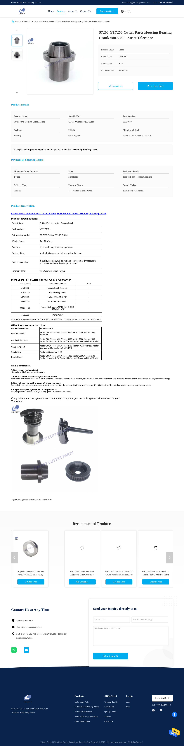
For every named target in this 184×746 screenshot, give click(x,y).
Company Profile (110, 702)
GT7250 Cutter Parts (38, 22)
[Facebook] (174, 714)
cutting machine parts (25, 500)
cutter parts (47, 500)
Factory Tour (109, 707)
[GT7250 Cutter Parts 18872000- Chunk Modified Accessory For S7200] (73, 548)
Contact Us (85, 11)
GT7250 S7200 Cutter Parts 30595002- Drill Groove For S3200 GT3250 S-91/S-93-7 (37, 574)
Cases (128, 702)
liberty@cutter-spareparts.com (28, 627)
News (128, 707)
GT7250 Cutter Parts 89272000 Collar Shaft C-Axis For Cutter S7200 (110, 574)
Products (61, 11)
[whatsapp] (17, 652)
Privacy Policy (46, 742)
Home (51, 11)
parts (38, 500)
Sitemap (107, 717)
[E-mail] (30, 652)
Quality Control (110, 712)
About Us (72, 11)
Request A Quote (107, 11)
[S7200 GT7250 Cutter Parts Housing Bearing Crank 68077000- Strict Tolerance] (60, 61)
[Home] (22, 11)
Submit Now (109, 656)
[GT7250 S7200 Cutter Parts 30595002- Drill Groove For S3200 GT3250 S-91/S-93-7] (37, 548)
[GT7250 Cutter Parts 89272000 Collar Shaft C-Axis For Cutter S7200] (110, 548)
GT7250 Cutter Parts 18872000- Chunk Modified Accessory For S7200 (73, 574)
